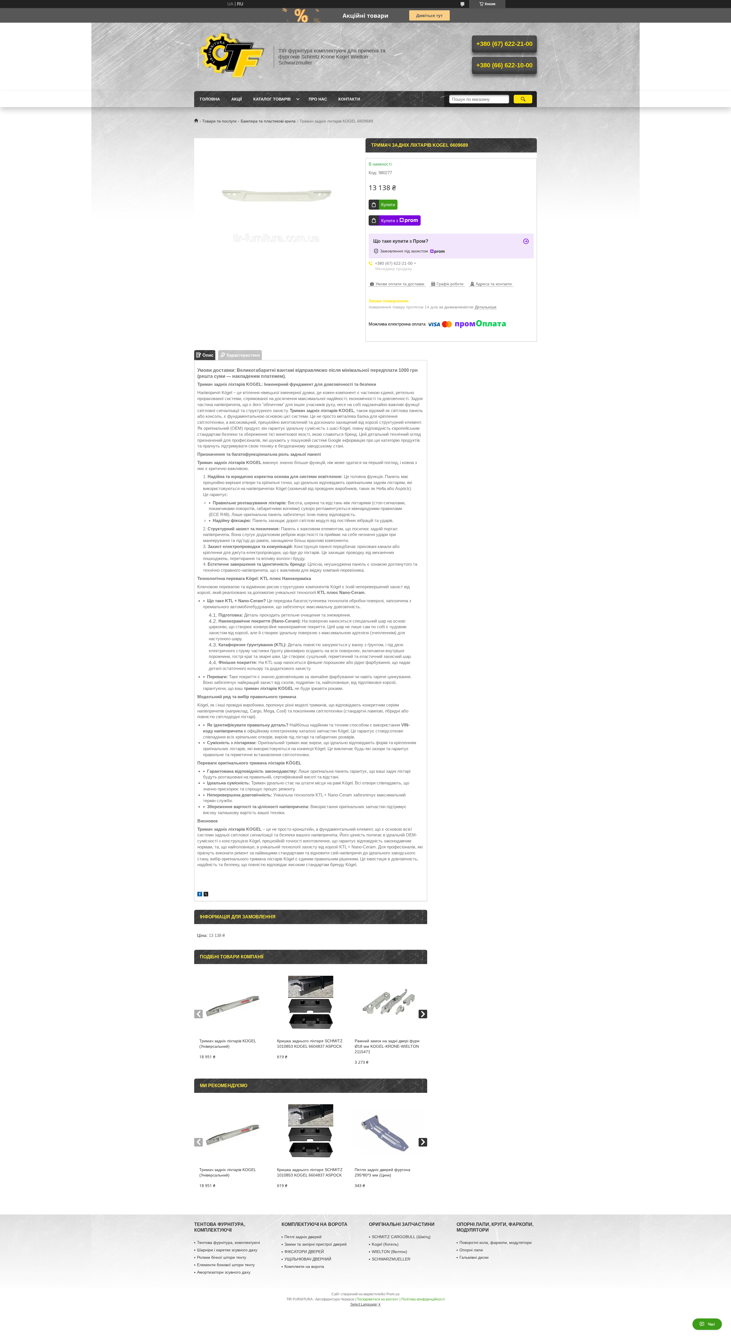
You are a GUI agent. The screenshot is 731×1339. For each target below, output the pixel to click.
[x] (206, 894)
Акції (236, 99)
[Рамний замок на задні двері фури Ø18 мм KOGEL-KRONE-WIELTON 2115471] (388, 1004)
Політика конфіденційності (423, 1299)
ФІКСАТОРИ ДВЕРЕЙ (304, 1251)
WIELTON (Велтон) (389, 1251)
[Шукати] (523, 99)
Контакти (349, 99)
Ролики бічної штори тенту (221, 1257)
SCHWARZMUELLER (391, 1259)
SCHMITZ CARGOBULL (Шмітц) (401, 1236)
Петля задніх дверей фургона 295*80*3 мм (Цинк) (382, 1172)
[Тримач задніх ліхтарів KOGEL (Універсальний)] (232, 1004)
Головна (210, 99)
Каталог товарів (272, 99)
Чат (711, 1324)
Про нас (318, 99)
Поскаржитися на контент (378, 1299)
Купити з (389, 220)
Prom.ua (392, 1294)
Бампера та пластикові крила (268, 121)
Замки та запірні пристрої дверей (315, 1244)
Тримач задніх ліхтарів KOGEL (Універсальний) (227, 1044)
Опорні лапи (471, 1250)
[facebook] (199, 894)
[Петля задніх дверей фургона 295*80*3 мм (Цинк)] (388, 1132)
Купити (388, 204)
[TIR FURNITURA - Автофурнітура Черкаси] (231, 57)
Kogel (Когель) (385, 1244)
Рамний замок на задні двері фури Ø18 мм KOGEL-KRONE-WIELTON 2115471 (387, 1046)
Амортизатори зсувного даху (223, 1272)
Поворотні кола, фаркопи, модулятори (495, 1242)
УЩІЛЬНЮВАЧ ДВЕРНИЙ (307, 1259)
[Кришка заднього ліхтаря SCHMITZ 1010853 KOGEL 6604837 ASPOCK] (310, 1004)
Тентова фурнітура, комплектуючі (228, 1242)
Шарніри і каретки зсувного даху (227, 1250)
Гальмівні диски (474, 1257)
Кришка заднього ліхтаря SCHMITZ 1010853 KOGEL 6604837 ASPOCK (310, 1044)
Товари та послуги (219, 121)
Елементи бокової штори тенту (226, 1264)
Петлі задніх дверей (303, 1236)
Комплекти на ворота (304, 1266)
